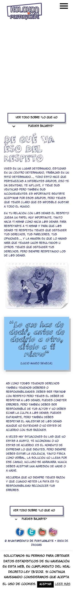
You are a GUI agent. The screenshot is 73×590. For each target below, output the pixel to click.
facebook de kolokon (20, 532)
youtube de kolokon (42, 532)
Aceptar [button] (45, 584)
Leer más (62, 584)
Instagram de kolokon (53, 532)
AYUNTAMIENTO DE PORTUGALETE (31, 541)
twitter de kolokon (31, 532)
